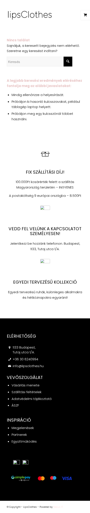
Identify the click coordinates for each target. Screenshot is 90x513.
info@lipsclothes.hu (28, 366)
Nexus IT (58, 507)
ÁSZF (15, 405)
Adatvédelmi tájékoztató (32, 398)
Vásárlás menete (26, 385)
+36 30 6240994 (25, 359)
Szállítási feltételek (27, 392)
